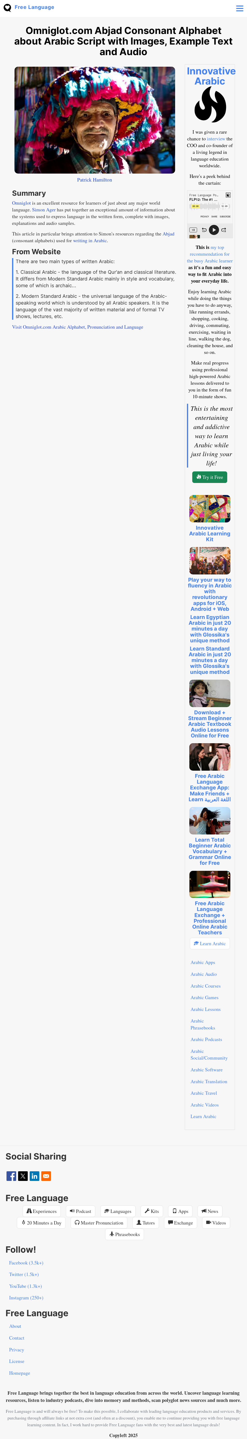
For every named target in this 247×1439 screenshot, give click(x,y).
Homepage (19, 1373)
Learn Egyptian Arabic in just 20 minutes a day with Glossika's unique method (210, 629)
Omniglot (21, 203)
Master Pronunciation (101, 1222)
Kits (154, 1211)
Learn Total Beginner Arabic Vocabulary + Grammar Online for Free (210, 851)
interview (216, 138)
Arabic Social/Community (209, 1054)
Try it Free (212, 477)
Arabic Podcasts (206, 1039)
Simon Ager (44, 209)
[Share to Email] (46, 1176)
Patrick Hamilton (94, 179)
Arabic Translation (209, 1081)
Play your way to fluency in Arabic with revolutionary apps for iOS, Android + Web (210, 594)
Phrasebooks (127, 1234)
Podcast (83, 1211)
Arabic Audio (204, 974)
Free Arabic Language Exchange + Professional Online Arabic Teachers (209, 918)
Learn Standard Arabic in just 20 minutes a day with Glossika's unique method (210, 660)
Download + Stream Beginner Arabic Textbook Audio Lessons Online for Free (210, 724)
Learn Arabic (212, 943)
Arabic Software (207, 1069)
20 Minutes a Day (44, 1222)
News (212, 1211)
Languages (120, 1211)
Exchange (183, 1222)
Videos (218, 1222)
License (16, 1361)
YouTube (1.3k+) (25, 1286)
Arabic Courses (206, 986)
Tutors (148, 1222)
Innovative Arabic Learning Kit (209, 533)
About (15, 1326)
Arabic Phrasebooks (203, 1024)
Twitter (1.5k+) (24, 1274)
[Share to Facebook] (11, 1176)
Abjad (168, 233)
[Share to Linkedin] (34, 1176)
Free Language (35, 7)
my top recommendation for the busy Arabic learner (210, 254)
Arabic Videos (205, 1104)
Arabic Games (205, 997)
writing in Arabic (90, 240)
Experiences (44, 1211)
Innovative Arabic (211, 76)
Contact (16, 1338)
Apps (182, 1211)
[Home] (9, 7)
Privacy (16, 1349)
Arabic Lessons (206, 1009)
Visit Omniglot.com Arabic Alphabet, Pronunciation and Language (77, 327)
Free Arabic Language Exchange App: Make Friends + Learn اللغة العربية (210, 787)
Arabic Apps (203, 962)
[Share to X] (23, 1176)
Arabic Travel (204, 1093)
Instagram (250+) (26, 1297)
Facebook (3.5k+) (26, 1262)
